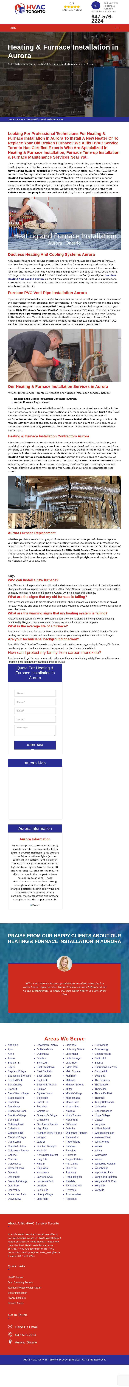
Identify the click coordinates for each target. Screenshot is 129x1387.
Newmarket (72, 1106)
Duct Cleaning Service (20, 1282)
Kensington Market (47, 1155)
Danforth (12, 1172)
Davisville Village (17, 1181)
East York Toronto (46, 1084)
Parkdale (71, 1146)
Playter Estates (74, 1159)
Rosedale (71, 1198)
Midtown (70, 1080)
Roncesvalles (73, 1194)
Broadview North (17, 1111)
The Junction (102, 1084)
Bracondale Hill (16, 1098)
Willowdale (101, 1155)
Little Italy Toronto (75, 1049)
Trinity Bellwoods (104, 1102)
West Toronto (102, 1141)
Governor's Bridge (47, 1115)
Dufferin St (43, 1053)
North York (72, 1119)
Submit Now (35, 745)
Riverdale (71, 1190)
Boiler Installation (17, 1293)
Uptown (99, 1119)
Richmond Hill (74, 1185)
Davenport (14, 1177)
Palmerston (72, 1137)
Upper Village (102, 1115)
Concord (12, 1159)
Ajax (10, 1049)
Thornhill (100, 1098)
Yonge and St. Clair (105, 1181)
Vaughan (100, 1124)
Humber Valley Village (49, 1133)
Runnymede (101, 1045)
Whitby (98, 1150)
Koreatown (43, 1172)
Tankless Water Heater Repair (24, 1287)
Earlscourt (42, 1062)
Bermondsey (15, 1084)
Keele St (41, 1150)
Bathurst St (14, 1062)
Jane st (41, 1141)
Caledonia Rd (15, 1133)
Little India (42, 1198)
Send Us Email (26, 1327)
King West (42, 1168)
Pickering (71, 1155)
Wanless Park (102, 1137)
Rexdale (70, 1181)
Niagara (70, 1111)
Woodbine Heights (105, 1163)
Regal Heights (74, 1177)
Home (11, 119)
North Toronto (73, 1115)
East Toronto (44, 1075)
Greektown (43, 1119)
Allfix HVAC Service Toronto (40, 1359)
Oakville (70, 1128)
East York (42, 1080)
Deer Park (13, 1185)
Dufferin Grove (45, 1049)
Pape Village (73, 1141)
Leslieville (42, 1190)
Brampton (13, 1102)
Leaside (41, 1185)
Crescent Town (16, 1168)
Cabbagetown (16, 1124)
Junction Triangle (46, 1146)
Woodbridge (101, 1168)
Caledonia (14, 1128)
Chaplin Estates (17, 1146)
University (100, 1106)
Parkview (71, 1150)
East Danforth (44, 1071)
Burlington (13, 1119)
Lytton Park (72, 1067)
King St (41, 1163)
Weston (99, 1146)
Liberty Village (45, 1194)
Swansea (100, 1075)
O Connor (71, 1124)
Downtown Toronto (47, 1045)
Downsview (14, 1198)
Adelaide (13, 1045)
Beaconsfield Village (19, 1075)
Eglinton (41, 1089)
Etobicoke (42, 1098)
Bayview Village (17, 1071)
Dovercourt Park (17, 1194)
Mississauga (73, 1098)
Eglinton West (44, 1093)
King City (42, 1159)
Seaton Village (103, 1053)
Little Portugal (73, 1058)
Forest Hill (42, 1102)
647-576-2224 (102, 18)
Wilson (98, 1159)
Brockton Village (17, 1115)
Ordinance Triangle (76, 1133)
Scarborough (102, 1049)
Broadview (14, 1106)
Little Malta (72, 1053)
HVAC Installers (17, 1298)
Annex (11, 1053)
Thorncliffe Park (103, 1093)
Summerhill (101, 1071)
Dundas (41, 1058)
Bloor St (12, 1089)
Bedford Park (15, 1080)
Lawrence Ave (45, 1177)
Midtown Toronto (75, 1084)
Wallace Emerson (104, 1133)
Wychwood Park (104, 1172)
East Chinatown (46, 1067)
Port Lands (72, 1163)
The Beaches (102, 1080)
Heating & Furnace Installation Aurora (44, 119)
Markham (71, 1075)
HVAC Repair (15, 1277)
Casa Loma (14, 1141)
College (12, 1155)
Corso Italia (14, 1163)
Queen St (71, 1168)
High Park (42, 1128)
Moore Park (72, 1102)
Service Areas (15, 1303)
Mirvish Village (74, 1093)
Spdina (99, 1062)
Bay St (11, 1067)
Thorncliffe (101, 1089)
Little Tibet (71, 1062)
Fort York (42, 1106)
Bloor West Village (18, 1093)
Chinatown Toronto (18, 1150)
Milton (69, 1089)
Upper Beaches (103, 1111)
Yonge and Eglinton (106, 1177)
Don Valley (14, 1190)
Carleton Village (17, 1137)
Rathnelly (71, 1172)
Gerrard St (42, 1111)
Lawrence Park (45, 1181)
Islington (41, 1137)
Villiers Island (102, 1128)
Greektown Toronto (47, 1124)
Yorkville (99, 1190)
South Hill (100, 1058)
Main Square (73, 1071)
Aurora (20, 119)
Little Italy (71, 1045)
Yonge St (100, 1185)
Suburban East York (106, 1067)
